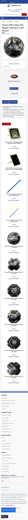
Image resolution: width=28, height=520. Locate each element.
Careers (4, 408)
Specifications (13, 101)
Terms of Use (5, 460)
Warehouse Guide (6, 446)
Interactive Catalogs (6, 415)
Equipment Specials (6, 431)
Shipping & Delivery (6, 455)
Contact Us (4, 398)
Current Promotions (6, 429)
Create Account (18, 9)
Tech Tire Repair (6, 449)
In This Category (6, 124)
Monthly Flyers (5, 426)
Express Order (5, 420)
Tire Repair (10, 21)
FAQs (3, 438)
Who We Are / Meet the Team (8, 400)
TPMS (3, 440)
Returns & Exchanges (7, 458)
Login (9, 9)
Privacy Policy (5, 466)
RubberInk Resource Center (8, 403)
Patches (17, 21)
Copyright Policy (6, 471)
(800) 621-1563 (15, 11)
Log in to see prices (14, 63)
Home (3, 21)
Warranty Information (7, 443)
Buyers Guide (5, 418)
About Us (12, 2)
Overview (5, 101)
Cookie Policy (5, 469)
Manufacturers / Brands (7, 423)
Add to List (13, 88)
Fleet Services (5, 406)
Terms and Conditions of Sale (8, 463)
